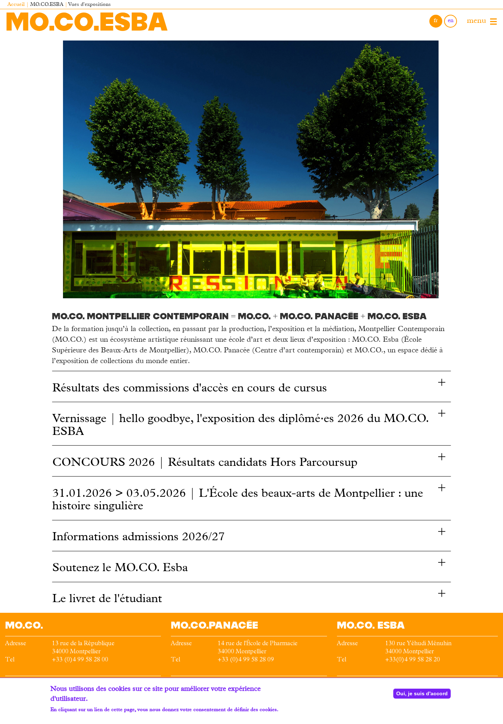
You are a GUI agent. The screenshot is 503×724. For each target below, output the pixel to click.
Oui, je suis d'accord (422, 693)
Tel (9, 660)
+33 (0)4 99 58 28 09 (246, 660)
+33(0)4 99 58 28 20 (412, 660)
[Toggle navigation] (493, 22)
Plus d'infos (63, 717)
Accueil (16, 5)
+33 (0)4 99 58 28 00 (80, 660)
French (435, 21)
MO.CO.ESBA (87, 21)
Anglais (450, 21)
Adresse (15, 644)
